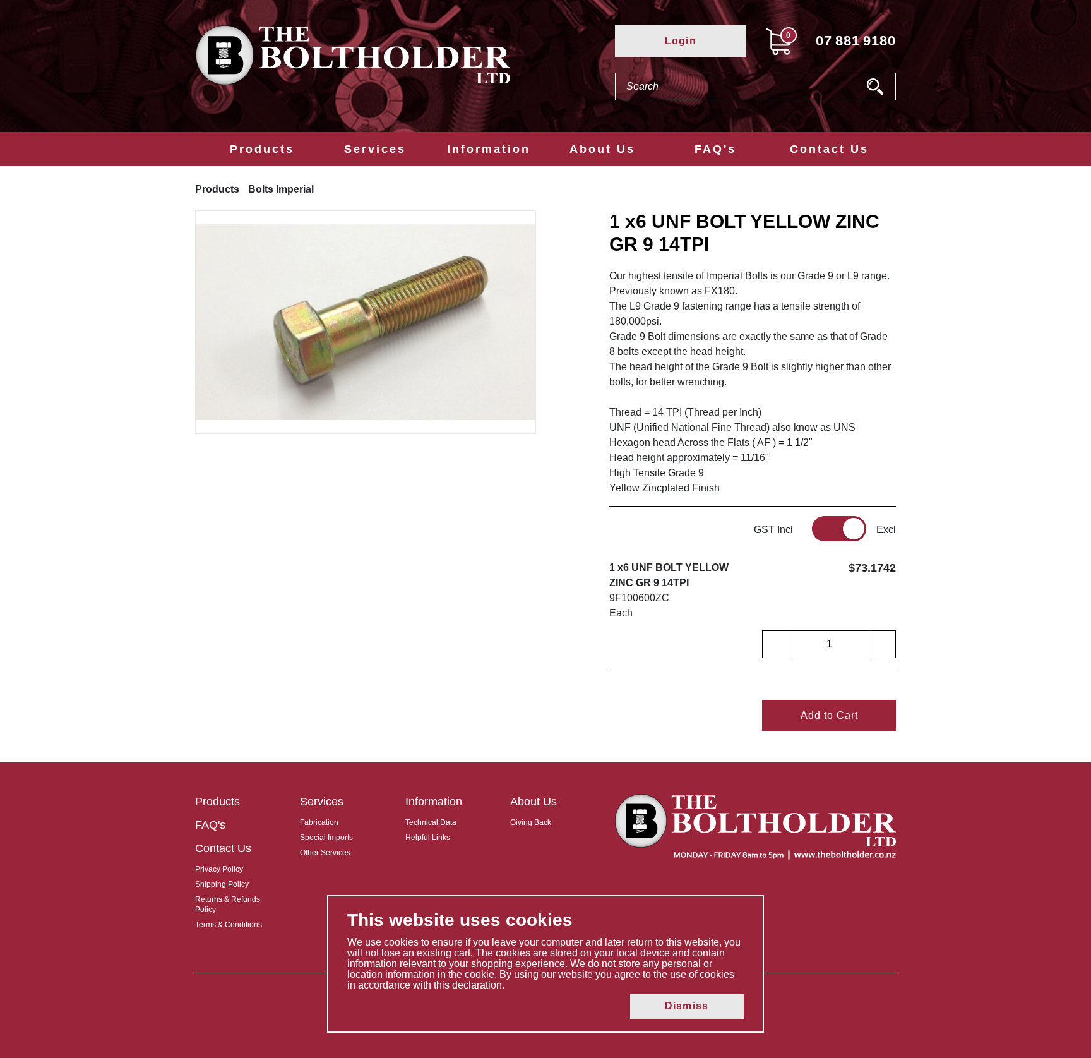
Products (262, 149)
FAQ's (715, 149)
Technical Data (430, 822)
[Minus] (776, 644)
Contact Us (829, 149)
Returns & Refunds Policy (227, 904)
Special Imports (326, 837)
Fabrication (319, 822)
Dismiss (686, 1006)
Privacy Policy (219, 869)
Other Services (325, 852)
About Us (602, 149)
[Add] (882, 644)
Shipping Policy (222, 884)
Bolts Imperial (281, 189)
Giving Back (530, 822)
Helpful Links (427, 837)
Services (375, 149)
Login (680, 40)
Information (488, 149)
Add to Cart (829, 715)
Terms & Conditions (228, 924)
